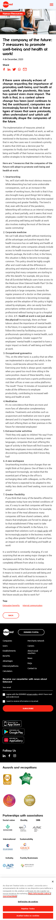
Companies (7, 641)
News (30, 658)
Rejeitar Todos (28, 909)
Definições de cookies (28, 902)
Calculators (7, 671)
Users (5, 646)
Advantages (8, 661)
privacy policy (32, 694)
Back (10, 615)
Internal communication (32, 605)
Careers (31, 646)
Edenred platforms (10, 666)
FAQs (30, 663)
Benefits (6, 656)
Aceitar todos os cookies (28, 916)
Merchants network (36, 641)
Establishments (9, 651)
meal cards (42, 531)
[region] (28, 899)
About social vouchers (33, 652)
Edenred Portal (31, 632)
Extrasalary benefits (11, 605)
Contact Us (32, 668)
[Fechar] (53, 882)
